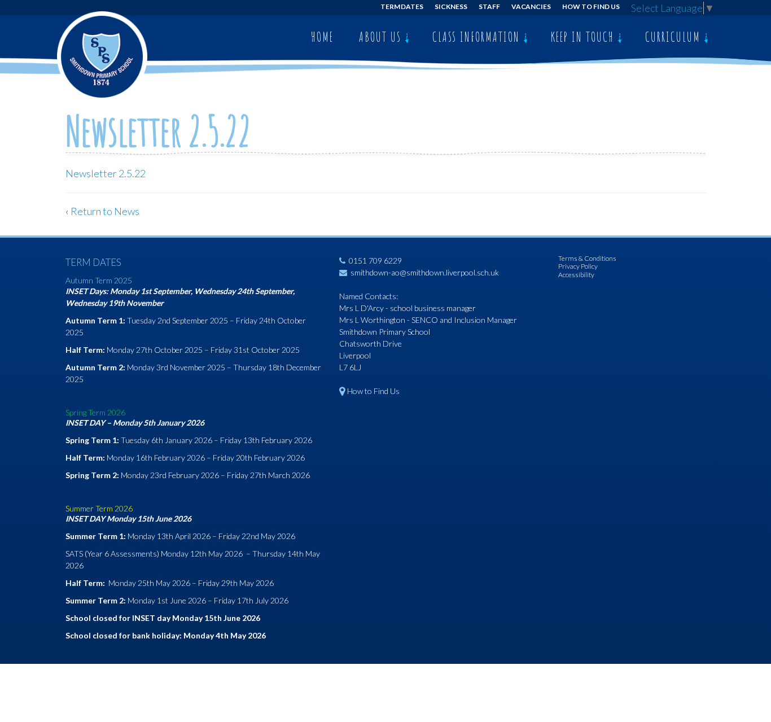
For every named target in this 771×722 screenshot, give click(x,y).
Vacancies (531, 6)
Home (322, 36)
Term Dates (402, 6)
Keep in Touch (584, 36)
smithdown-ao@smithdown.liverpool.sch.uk (425, 272)
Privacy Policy (578, 266)
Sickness (451, 6)
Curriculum (674, 36)
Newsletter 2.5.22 (105, 173)
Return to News (105, 211)
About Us (382, 36)
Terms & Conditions (587, 258)
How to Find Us (590, 6)
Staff (489, 6)
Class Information (477, 36)
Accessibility (576, 274)
